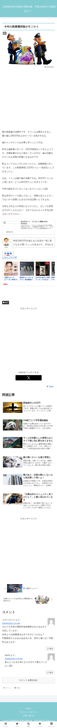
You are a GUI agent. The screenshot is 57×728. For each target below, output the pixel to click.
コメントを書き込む (28, 680)
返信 (51, 649)
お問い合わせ (28, 715)
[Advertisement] (28, 98)
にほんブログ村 (9, 257)
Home (28, 708)
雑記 (6, 302)
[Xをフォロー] (29, 377)
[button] (51, 475)
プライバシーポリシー (28, 712)
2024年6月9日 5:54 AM (14, 659)
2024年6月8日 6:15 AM (11, 623)
